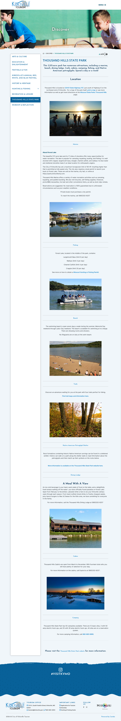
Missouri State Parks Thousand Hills (93, 92)
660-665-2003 (50, 710)
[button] (38, 88)
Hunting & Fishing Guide (68, 710)
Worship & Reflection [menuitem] (23, 105)
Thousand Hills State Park (64, 53)
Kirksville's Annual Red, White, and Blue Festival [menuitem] (24, 77)
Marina (75, 144)
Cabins (75, 556)
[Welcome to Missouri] (104, 706)
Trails (75, 384)
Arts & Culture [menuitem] (19, 57)
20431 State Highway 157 (74, 88)
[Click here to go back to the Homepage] (44, 53)
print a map (91, 90)
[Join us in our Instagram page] (86, 707)
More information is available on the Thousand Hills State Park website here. (75, 466)
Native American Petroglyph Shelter (75, 445)
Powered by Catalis (108, 716)
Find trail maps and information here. (75, 396)
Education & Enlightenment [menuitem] (20, 63)
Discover (49, 53)
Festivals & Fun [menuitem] (19, 70)
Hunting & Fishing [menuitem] (21, 89)
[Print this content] (106, 54)
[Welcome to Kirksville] (15, 705)
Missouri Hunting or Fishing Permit (86, 272)
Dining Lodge (75, 475)
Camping (75, 618)
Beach (75, 318)
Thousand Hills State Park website (72, 651)
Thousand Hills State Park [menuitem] (25, 100)
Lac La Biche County (21, 4)
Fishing (75, 245)
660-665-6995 (88, 634)
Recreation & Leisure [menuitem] (22, 94)
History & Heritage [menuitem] (21, 83)
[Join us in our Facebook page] (83, 707)
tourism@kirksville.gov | (36, 710)
